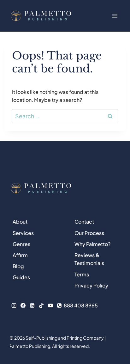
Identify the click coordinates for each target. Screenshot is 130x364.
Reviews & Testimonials (89, 259)
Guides (21, 277)
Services (23, 233)
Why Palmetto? (92, 244)
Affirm (20, 255)
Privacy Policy (91, 285)
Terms (81, 274)
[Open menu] (115, 16)
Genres (21, 244)
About (20, 221)
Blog (18, 266)
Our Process (89, 233)
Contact (84, 221)
